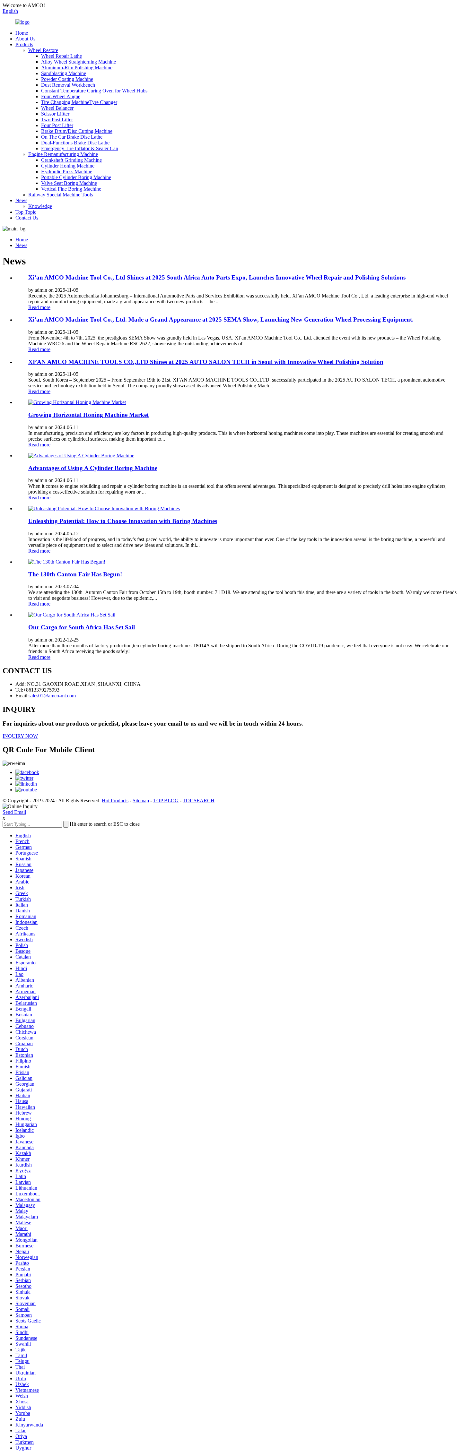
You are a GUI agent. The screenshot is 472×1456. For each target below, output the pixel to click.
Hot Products (115, 800)
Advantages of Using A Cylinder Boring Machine (92, 468)
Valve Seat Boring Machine (69, 183)
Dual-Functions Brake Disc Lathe (75, 142)
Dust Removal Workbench (68, 85)
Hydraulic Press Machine (66, 171)
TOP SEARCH (198, 800)
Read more (39, 307)
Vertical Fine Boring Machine (71, 189)
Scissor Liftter (55, 113)
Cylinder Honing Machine (67, 165)
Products (24, 44)
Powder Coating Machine (67, 79)
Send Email (14, 812)
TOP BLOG (166, 800)
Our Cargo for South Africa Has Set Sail (81, 627)
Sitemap (141, 800)
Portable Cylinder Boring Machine (76, 177)
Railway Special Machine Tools (60, 194)
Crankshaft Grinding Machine (71, 160)
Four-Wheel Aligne (60, 96)
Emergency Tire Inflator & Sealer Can (79, 148)
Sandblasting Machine (63, 73)
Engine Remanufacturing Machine (63, 154)
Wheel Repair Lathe (61, 56)
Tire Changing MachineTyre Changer (79, 102)
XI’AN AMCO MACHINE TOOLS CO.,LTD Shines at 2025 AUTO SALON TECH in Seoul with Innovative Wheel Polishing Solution (205, 361)
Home (21, 33)
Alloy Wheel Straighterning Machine (78, 62)
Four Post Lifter (57, 125)
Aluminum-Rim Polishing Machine (76, 67)
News (21, 200)
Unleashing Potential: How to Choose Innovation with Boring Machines (122, 521)
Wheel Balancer (57, 108)
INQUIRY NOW (20, 736)
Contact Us (26, 217)
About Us (25, 38)
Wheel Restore (43, 50)
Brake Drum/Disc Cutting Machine (76, 131)
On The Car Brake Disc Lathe (71, 137)
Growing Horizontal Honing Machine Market (88, 414)
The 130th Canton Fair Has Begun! (75, 574)
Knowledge (40, 206)
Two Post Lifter (57, 119)
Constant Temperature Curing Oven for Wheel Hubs (94, 90)
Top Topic (25, 212)
